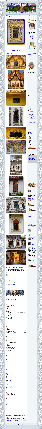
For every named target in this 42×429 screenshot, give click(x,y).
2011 (29, 143)
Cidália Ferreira (9, 317)
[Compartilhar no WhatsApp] (14, 282)
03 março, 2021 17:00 (13, 347)
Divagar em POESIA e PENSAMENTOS (30, 198)
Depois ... (30, 125)
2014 (29, 140)
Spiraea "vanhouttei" (31, 115)
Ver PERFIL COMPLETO (32, 36)
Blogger (23, 424)
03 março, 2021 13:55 (13, 317)
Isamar (8, 310)
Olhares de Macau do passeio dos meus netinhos (32, 124)
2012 (29, 142)
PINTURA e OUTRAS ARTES (32, 159)
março (30, 110)
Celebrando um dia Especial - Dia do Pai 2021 (32, 118)
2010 (29, 144)
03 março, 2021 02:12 (13, 299)
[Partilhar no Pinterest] (8, 275)
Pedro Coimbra (9, 299)
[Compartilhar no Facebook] (8, 282)
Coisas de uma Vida (9, 319)
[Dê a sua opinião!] (6, 275)
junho (29, 107)
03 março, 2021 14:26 (11, 331)
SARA (8, 331)
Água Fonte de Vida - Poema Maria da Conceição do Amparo (32, 249)
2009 (29, 145)
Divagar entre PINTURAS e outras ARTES (31, 194)
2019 (29, 135)
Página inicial (16, 420)
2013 (29, 141)
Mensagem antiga (24, 420)
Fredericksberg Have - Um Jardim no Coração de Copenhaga (33, 205)
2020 (29, 134)
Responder (8, 308)
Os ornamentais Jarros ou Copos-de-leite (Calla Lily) (32, 122)
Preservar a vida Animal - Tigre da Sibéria (33, 254)
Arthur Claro (8, 380)
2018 (29, 136)
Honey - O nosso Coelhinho (32, 116)
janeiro (30, 133)
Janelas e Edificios (10, 284)
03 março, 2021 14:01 (10, 326)
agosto (30, 105)
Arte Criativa (32, 238)
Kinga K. (8, 376)
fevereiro (30, 132)
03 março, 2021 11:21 (11, 310)
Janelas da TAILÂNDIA (31, 129)
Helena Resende (9, 386)
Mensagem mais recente (8, 420)
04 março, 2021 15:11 (13, 386)
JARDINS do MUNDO (31, 158)
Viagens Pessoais (14, 284)
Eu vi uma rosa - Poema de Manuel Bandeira (32, 114)
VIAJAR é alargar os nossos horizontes (31, 203)
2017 (29, 137)
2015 (29, 139)
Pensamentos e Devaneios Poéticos (31, 233)
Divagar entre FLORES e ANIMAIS (31, 189)
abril (29, 109)
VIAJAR (29, 162)
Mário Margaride (9, 347)
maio (29, 108)
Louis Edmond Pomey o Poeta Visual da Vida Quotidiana (33, 195)
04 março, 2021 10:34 (11, 376)
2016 (29, 138)
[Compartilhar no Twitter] (10, 282)
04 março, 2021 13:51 (12, 380)
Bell (7, 326)
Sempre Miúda (14, 323)
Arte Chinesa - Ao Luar (31, 117)
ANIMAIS (29, 155)
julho (29, 106)
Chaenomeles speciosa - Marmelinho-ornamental (32, 111)
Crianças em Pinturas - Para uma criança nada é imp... (32, 126)
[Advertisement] (32, 85)
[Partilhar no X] (7, 275)
